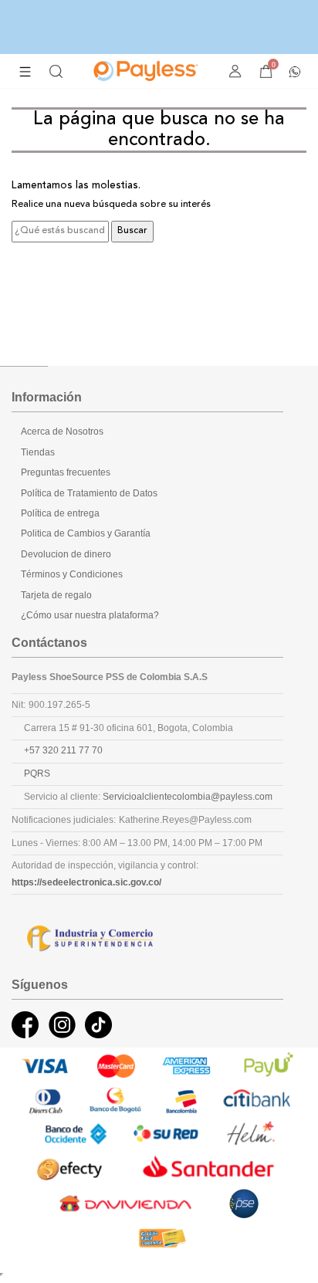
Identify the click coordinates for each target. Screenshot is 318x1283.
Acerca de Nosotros (62, 431)
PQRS (37, 773)
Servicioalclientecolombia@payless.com (187, 796)
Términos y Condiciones (72, 574)
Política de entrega (60, 513)
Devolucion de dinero (66, 554)
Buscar (132, 230)
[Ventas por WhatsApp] (295, 70)
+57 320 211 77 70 (63, 750)
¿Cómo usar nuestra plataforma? (90, 615)
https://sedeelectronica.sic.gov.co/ (86, 882)
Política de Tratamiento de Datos (89, 493)
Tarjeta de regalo (56, 595)
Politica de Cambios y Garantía (86, 533)
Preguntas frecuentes (65, 472)
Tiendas (38, 452)
